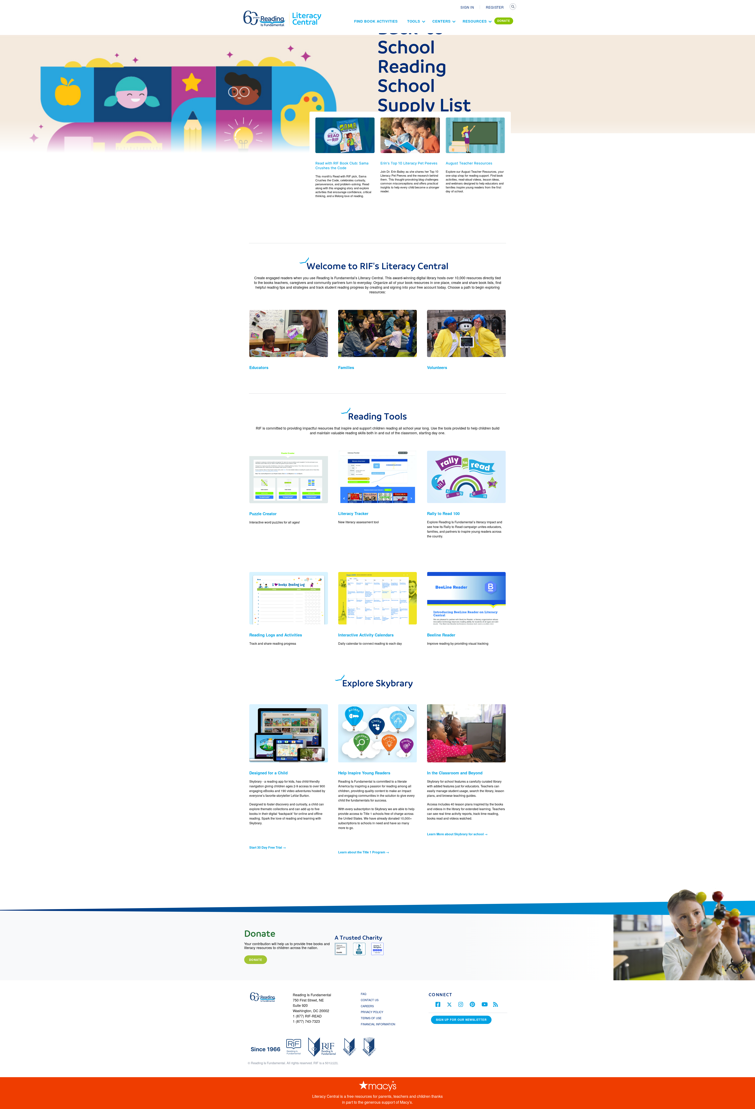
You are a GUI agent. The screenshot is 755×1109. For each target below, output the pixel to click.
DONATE (503, 21)
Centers (441, 21)
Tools (413, 21)
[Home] (267, 12)
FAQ (363, 994)
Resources (475, 21)
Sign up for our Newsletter (461, 1020)
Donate (255, 960)
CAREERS (367, 1006)
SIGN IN (467, 7)
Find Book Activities (376, 21)
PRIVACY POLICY (372, 1012)
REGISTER (495, 7)
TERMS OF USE (373, 1018)
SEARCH (513, 7)
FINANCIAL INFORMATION (378, 1024)
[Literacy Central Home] (306, 12)
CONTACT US (371, 1000)
